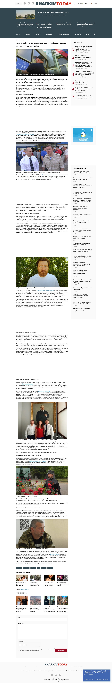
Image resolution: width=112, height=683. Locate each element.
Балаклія (44, 567)
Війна (18, 34)
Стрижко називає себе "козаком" (38, 461)
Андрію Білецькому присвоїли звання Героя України (82, 237)
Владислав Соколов (27, 384)
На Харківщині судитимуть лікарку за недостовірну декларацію (81, 208)
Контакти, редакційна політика (29, 670)
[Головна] (53, 3)
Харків (28, 34)
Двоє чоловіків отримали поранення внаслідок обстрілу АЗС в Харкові (82, 230)
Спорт (88, 34)
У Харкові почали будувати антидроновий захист (52, 12)
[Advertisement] (42, 118)
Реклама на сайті (60, 670)
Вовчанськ (50, 567)
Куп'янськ (33, 567)
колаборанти (26, 567)
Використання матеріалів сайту (46, 670)
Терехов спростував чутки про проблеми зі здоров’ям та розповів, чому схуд (84, 88)
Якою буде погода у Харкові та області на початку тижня (82, 302)
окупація (19, 567)
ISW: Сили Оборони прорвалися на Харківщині (83, 56)
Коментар (20, 623)
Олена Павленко (24, 589)
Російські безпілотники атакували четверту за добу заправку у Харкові (26, 24)
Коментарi (61, 650)
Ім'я (19, 617)
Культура (78, 34)
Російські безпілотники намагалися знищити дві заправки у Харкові (80, 295)
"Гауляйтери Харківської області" (25, 134)
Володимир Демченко (48, 175)
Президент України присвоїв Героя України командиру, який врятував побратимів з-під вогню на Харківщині (84, 74)
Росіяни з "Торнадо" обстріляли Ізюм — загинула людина (82, 250)
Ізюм (39, 567)
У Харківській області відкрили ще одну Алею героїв (82, 309)
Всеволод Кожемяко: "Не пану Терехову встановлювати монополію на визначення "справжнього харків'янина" (84, 64)
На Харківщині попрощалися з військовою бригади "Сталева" (84, 96)
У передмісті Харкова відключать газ (81, 81)
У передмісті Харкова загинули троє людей (64, 23)
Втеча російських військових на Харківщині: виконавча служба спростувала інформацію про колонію (83, 49)
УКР (54, 678)
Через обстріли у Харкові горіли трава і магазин (82, 215)
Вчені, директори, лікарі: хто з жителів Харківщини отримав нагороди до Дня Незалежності (82, 200)
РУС (57, 678)
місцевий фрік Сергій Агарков (45, 290)
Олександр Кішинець (44, 391)
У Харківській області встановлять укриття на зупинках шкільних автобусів (83, 185)
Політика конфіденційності (72, 670)
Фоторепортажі (63, 34)
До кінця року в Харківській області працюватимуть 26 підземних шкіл (81, 222)
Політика (49, 34)
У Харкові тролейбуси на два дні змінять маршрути (82, 192)
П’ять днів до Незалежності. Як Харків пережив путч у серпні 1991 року (82, 281)
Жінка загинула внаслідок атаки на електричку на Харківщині (86, 24)
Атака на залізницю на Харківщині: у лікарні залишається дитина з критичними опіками (45, 25)
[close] (109, 671)
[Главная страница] (56, 664)
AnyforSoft (60, 681)
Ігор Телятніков (54, 554)
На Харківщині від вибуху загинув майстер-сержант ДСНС (83, 256)
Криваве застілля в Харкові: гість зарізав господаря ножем (83, 178)
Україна (38, 34)
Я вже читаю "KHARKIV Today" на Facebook (96, 679)
